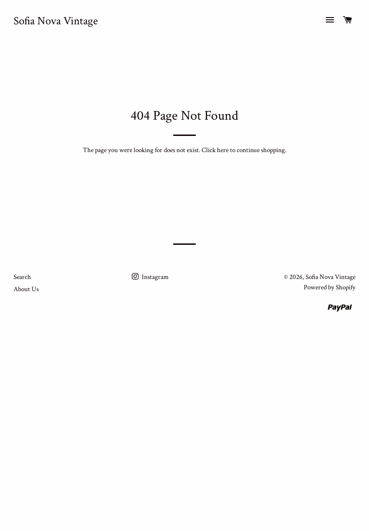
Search (22, 277)
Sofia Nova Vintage (56, 21)
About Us (26, 289)
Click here (215, 150)
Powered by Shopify (330, 287)
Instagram (154, 277)
